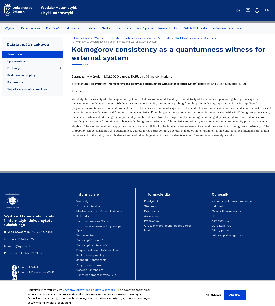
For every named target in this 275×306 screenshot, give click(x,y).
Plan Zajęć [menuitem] (52, 28)
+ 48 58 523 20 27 (22, 239)
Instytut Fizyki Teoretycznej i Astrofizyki (147, 38)
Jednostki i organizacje (91, 260)
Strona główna (81, 38)
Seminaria (210, 38)
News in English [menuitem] (168, 28)
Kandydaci (151, 201)
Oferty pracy (220, 230)
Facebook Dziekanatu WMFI (35, 272)
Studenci (150, 206)
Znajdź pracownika (88, 265)
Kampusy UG (220, 221)
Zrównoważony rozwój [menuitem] (228, 28)
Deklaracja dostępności (227, 235)
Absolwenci (151, 216)
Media (148, 230)
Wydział (98, 38)
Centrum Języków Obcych (93, 221)
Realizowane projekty (21, 75)
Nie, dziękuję (214, 294)
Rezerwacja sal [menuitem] (30, 28)
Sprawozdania (16, 61)
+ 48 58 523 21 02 (30, 253)
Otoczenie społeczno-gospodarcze (168, 225)
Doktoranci (151, 211)
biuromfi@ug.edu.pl (17, 246)
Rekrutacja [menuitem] (72, 28)
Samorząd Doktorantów (92, 245)
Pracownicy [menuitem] (123, 28)
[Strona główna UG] (18, 7)
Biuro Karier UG (222, 225)
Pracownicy (151, 221)
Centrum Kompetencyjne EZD (96, 275)
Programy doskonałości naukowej (98, 250)
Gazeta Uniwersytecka (227, 211)
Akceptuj (235, 294)
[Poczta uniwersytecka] (248, 10)
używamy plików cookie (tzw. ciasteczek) (90, 290)
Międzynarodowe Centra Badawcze (99, 211)
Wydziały (82, 201)
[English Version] (267, 10)
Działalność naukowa (187, 38)
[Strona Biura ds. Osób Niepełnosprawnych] (257, 10)
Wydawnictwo (85, 235)
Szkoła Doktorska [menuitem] (195, 28)
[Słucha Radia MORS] (238, 10)
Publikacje (14, 68)
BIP (214, 216)
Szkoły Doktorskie (88, 206)
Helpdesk (218, 206)
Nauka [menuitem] (106, 28)
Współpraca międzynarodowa (27, 89)
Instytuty (114, 38)
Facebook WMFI (28, 267)
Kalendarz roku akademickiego (232, 201)
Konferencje (15, 82)
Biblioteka (82, 216)
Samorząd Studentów (91, 240)
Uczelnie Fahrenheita (89, 270)
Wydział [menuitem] (10, 28)
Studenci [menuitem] (90, 28)
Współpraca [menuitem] (145, 28)
